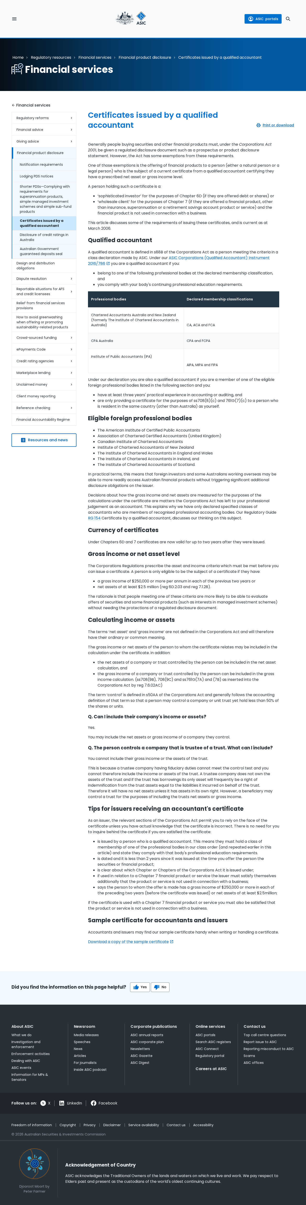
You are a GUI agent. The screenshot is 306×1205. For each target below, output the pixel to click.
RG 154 (94, 518)
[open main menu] (14, 19)
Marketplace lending (33, 372)
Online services (210, 1026)
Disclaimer (112, 1125)
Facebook (107, 1103)
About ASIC (22, 1026)
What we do (21, 1035)
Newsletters (140, 1048)
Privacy (90, 1125)
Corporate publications (154, 1026)
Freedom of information (31, 1125)
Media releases (86, 1035)
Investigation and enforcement (25, 1044)
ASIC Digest (140, 1062)
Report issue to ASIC (260, 1042)
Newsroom (84, 1026)
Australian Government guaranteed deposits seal (41, 251)
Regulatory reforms (32, 118)
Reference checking (33, 407)
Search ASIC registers (213, 1042)
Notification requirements (41, 164)
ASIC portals (205, 1035)
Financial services (94, 57)
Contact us (255, 1026)
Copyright (68, 1125)
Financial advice (29, 129)
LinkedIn (74, 1103)
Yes (144, 987)
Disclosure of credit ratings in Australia (44, 237)
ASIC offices (254, 1062)
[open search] (288, 19)
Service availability (143, 1125)
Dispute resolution (31, 278)
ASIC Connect (207, 1048)
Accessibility (203, 1125)
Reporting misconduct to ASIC (269, 1048)
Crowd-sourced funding (36, 337)
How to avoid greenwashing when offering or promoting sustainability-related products (42, 322)
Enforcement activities (30, 1053)
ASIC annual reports (147, 1035)
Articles (80, 1055)
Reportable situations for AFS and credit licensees (40, 291)
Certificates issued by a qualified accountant (41, 223)
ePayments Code (31, 349)
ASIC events (21, 1067)
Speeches (82, 1042)
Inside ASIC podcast (90, 1069)
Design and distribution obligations (35, 266)
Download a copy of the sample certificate (128, 941)
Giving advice (27, 141)
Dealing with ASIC (25, 1060)
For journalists (85, 1062)
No (164, 987)
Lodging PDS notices (36, 176)
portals (267, 18)
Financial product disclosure (145, 57)
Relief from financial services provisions (40, 305)
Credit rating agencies (35, 361)
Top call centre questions (265, 1035)
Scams (249, 1055)
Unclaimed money (31, 384)
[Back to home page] (131, 18)
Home (18, 57)
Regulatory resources (51, 57)
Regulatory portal (210, 1055)
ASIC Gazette (142, 1055)
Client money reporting (35, 396)
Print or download (278, 125)
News (78, 1048)
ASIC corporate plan (147, 1042)
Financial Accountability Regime (43, 419)
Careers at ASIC (211, 1069)
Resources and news (48, 440)
